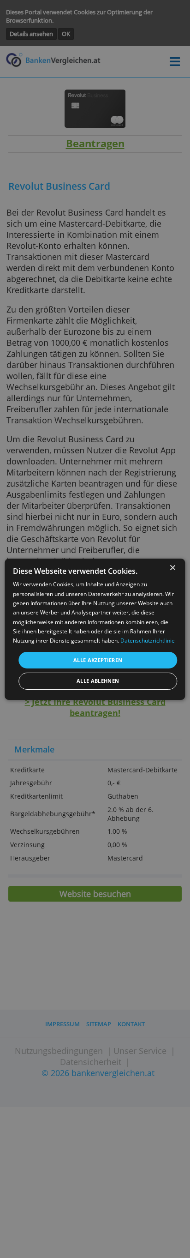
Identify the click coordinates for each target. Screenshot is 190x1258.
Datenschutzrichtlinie (147, 640)
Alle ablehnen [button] (98, 680)
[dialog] (95, 628)
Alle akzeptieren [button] (98, 659)
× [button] (172, 568)
